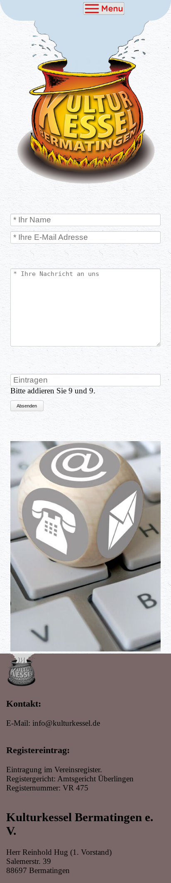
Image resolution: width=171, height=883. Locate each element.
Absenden (27, 405)
